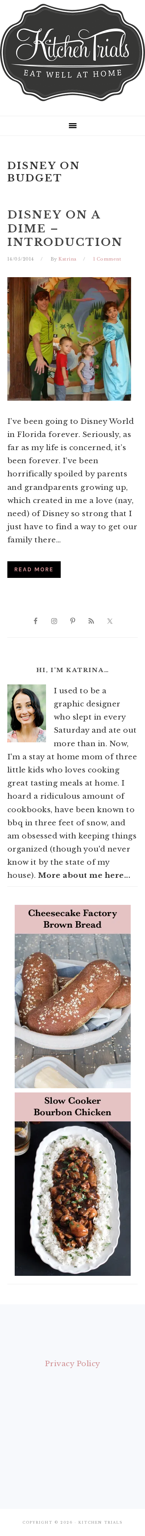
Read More (34, 569)
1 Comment (107, 259)
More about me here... (84, 875)
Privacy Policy (73, 1363)
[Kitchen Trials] (72, 103)
